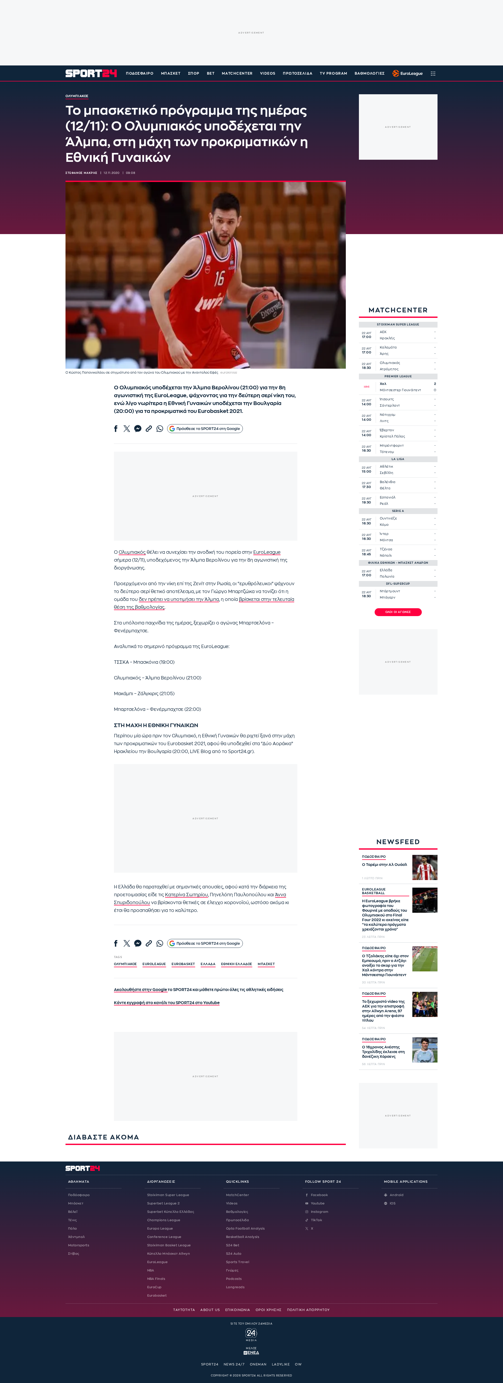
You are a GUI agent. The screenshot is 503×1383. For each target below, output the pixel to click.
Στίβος (73, 1253)
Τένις (72, 1220)
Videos (232, 1203)
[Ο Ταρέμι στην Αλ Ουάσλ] (425, 867)
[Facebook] (115, 428)
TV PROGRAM (333, 73)
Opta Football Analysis (245, 1228)
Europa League (160, 1228)
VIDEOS (268, 73)
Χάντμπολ (76, 1236)
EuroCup (154, 1287)
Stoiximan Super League (168, 1195)
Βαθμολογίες (237, 1211)
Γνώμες (232, 1270)
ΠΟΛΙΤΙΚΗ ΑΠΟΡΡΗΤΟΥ (308, 1310)
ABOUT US (210, 1310)
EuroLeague (267, 552)
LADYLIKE (281, 1364)
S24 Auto (234, 1253)
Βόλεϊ (72, 1211)
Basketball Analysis (242, 1236)
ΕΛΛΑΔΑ (208, 964)
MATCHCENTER (237, 73)
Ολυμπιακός (132, 552)
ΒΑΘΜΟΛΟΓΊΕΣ (370, 73)
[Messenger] (137, 428)
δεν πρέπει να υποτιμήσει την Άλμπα (179, 599)
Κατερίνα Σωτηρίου (186, 895)
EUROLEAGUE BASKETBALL (374, 891)
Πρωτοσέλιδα (237, 1220)
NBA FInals (156, 1278)
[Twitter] (126, 428)
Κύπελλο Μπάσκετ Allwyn (168, 1253)
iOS (393, 1203)
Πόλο (72, 1228)
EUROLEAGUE (154, 964)
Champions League (164, 1220)
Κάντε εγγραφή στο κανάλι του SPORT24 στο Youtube (167, 1003)
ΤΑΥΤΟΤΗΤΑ (184, 1310)
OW (298, 1364)
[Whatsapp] (159, 428)
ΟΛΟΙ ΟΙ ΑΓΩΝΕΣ (398, 612)
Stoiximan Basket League (169, 1245)
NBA (150, 1270)
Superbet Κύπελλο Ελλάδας (170, 1211)
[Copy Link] (148, 428)
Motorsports (78, 1245)
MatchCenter (237, 1195)
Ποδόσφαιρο (140, 73)
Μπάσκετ (171, 73)
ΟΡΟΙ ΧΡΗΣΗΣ (269, 1310)
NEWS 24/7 (234, 1364)
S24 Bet (232, 1245)
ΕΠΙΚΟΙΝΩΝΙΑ (237, 1310)
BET (211, 73)
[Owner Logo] (251, 1334)
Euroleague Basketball (406, 73)
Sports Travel (237, 1262)
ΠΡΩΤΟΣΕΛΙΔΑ (298, 73)
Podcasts (234, 1278)
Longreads (235, 1287)
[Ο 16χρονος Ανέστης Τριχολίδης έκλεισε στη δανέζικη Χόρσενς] (425, 1050)
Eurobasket (157, 1295)
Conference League (164, 1236)
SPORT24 (209, 1364)
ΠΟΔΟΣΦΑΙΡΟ (374, 856)
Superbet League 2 (163, 1203)
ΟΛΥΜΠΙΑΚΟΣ (125, 964)
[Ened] (251, 1352)
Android (396, 1195)
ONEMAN (258, 1364)
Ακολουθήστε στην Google (141, 990)
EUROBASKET (183, 964)
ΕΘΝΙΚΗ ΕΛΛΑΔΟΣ (236, 964)
